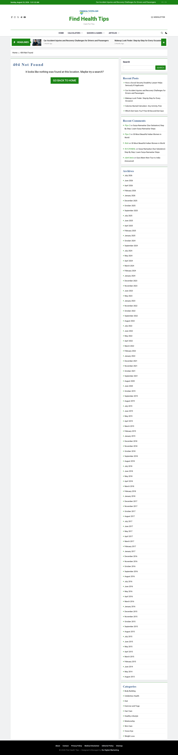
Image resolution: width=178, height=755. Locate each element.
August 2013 (130, 677)
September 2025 (131, 211)
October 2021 (130, 371)
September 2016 (131, 571)
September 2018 (131, 456)
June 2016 (129, 586)
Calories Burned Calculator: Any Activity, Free (143, 106)
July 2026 (128, 175)
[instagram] (14, 17)
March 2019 (129, 426)
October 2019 (130, 391)
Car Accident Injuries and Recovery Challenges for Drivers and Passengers (126, 2)
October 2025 (130, 206)
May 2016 (128, 591)
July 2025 (128, 216)
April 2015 (129, 652)
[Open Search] (162, 33)
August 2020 (130, 381)
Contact (66, 746)
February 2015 (130, 662)
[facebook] (12, 17)
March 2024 (129, 266)
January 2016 (130, 606)
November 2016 (131, 561)
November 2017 (131, 506)
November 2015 (131, 617)
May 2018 (128, 476)
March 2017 (129, 541)
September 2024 (131, 246)
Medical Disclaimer (92, 746)
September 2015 (131, 626)
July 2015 (128, 636)
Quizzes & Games (94, 33)
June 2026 (129, 181)
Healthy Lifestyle (131, 716)
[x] (18, 17)
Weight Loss (130, 736)
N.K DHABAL (130, 149)
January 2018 (130, 496)
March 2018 (129, 486)
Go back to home (64, 80)
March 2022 (129, 346)
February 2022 (130, 351)
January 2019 (130, 436)
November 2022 (131, 306)
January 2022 (130, 356)
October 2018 (130, 451)
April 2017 (129, 536)
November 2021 (131, 366)
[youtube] (25, 17)
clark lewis (129, 158)
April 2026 (129, 185)
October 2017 (130, 511)
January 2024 (130, 276)
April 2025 (129, 226)
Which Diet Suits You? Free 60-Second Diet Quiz (144, 111)
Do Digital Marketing (110, 750)
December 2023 (131, 281)
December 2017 (131, 501)
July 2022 (128, 326)
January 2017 (130, 551)
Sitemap (119, 746)
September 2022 (131, 316)
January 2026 (130, 196)
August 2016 (130, 576)
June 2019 (129, 411)
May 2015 (128, 647)
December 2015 (131, 611)
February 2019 (130, 431)
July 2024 (128, 251)
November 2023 (131, 286)
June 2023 (129, 291)
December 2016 (131, 556)
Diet (126, 701)
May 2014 (128, 672)
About (57, 746)
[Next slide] (165, 2)
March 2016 (129, 601)
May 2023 (128, 296)
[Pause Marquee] (163, 42)
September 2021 (131, 376)
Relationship (130, 721)
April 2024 (129, 261)
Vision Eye (129, 731)
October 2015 (130, 621)
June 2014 (129, 667)
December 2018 (131, 441)
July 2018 (128, 466)
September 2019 (131, 396)
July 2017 (128, 521)
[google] (21, 17)
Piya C (127, 125)
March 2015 (129, 657)
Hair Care (128, 711)
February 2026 (130, 191)
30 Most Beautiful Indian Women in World (148, 143)
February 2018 (130, 491)
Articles (113, 33)
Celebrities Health (132, 696)
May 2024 (128, 256)
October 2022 (130, 311)
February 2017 (130, 546)
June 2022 (129, 331)
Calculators (74, 33)
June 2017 (129, 526)
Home (61, 33)
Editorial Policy (107, 746)
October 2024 (130, 241)
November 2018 (131, 446)
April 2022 (129, 341)
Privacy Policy (76, 746)
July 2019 (128, 406)
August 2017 (130, 516)
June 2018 (129, 471)
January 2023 (130, 301)
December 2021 (131, 361)
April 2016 (129, 596)
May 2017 (128, 531)
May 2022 (128, 336)
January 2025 (130, 236)
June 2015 (129, 642)
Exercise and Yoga (132, 706)
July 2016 (128, 581)
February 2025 (130, 231)
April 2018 (129, 481)
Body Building (130, 691)
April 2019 (129, 421)
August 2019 (130, 401)
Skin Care (128, 726)
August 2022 (130, 321)
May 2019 (128, 416)
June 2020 (129, 386)
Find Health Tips (89, 19)
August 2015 (130, 632)
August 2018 (130, 461)
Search (126, 62)
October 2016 (130, 566)
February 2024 (130, 271)
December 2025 (131, 201)
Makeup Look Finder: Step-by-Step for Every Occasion (120, 40)
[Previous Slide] (162, 2)
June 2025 (129, 221)
